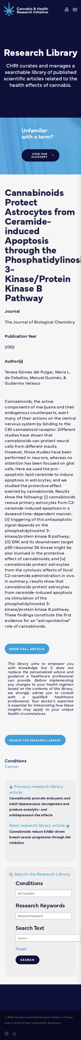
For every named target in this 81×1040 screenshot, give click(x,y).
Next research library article (40, 833)
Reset (21, 948)
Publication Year (21, 336)
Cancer (12, 766)
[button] (75, 9)
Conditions (15, 760)
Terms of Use (22, 1022)
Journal (12, 311)
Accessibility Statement (46, 1022)
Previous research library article (39, 800)
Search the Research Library (41, 874)
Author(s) (14, 361)
